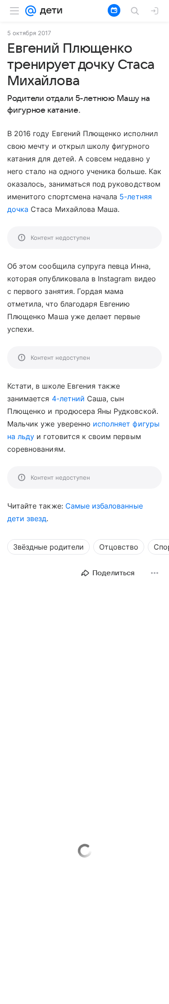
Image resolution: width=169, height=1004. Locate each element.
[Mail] (30, 11)
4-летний (68, 398)
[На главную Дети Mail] (49, 11)
